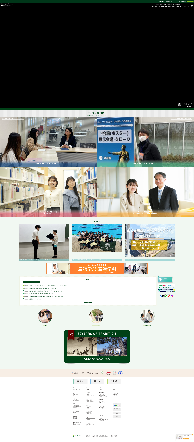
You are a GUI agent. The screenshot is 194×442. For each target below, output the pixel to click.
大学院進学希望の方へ (178, 4)
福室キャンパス (102, 403)
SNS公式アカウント (117, 403)
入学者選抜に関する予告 (76, 424)
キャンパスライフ (102, 401)
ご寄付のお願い (190, 1)
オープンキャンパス (76, 411)
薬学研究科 (88, 423)
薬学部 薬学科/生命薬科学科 (77, 406)
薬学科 (87, 391)
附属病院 (162, 6)
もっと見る (88, 302)
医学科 (87, 405)
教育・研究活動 (102, 394)
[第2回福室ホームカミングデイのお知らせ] (150, 240)
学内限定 (117, 416)
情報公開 (74, 393)
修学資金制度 (75, 417)
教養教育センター (102, 395)
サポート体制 (101, 408)
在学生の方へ (167, 1)
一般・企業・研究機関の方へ (181, 1)
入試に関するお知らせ (76, 405)
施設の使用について (76, 400)
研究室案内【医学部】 (89, 413)
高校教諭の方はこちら (116, 394)
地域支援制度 (75, 416)
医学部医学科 (75, 407)
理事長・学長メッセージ (76, 389)
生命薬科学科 (88, 392)
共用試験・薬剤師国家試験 (90, 395)
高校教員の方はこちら (170, 4)
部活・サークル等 (102, 406)
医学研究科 (74, 410)
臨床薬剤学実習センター (89, 399)
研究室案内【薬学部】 (89, 400)
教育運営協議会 (88, 412)
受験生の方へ (161, 1)
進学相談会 (74, 412)
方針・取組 (74, 395)
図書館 (114, 389)
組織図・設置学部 (75, 394)
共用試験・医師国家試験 (89, 408)
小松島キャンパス (102, 402)
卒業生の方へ (173, 1)
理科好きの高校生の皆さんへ (90, 401)
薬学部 (88, 389)
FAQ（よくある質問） (76, 421)
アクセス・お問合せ (163, 4)
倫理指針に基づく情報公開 (103, 396)
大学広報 (74, 398)
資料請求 (157, 4)
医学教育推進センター (89, 411)
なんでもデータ (102, 407)
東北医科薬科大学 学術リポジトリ (117, 409)
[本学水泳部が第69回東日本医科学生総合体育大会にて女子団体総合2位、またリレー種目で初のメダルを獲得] (97, 238)
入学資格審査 (75, 418)
